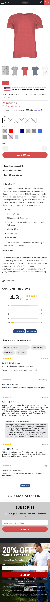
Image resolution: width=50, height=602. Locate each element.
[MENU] (1, 2)
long (15, 245)
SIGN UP (25, 574)
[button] (25, 305)
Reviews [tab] (9, 340)
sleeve (20, 245)
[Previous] (4, 35)
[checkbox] (21, 352)
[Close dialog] (48, 545)
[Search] (41, 2)
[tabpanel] (25, 417)
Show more (25, 486)
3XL (33, 121)
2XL (27, 121)
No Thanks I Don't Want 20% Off (25, 581)
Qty (3, 143)
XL (21, 121)
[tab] (24, 340)
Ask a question (19, 331)
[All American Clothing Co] (25, 2)
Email (4, 564)
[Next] (46, 35)
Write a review (31, 331)
